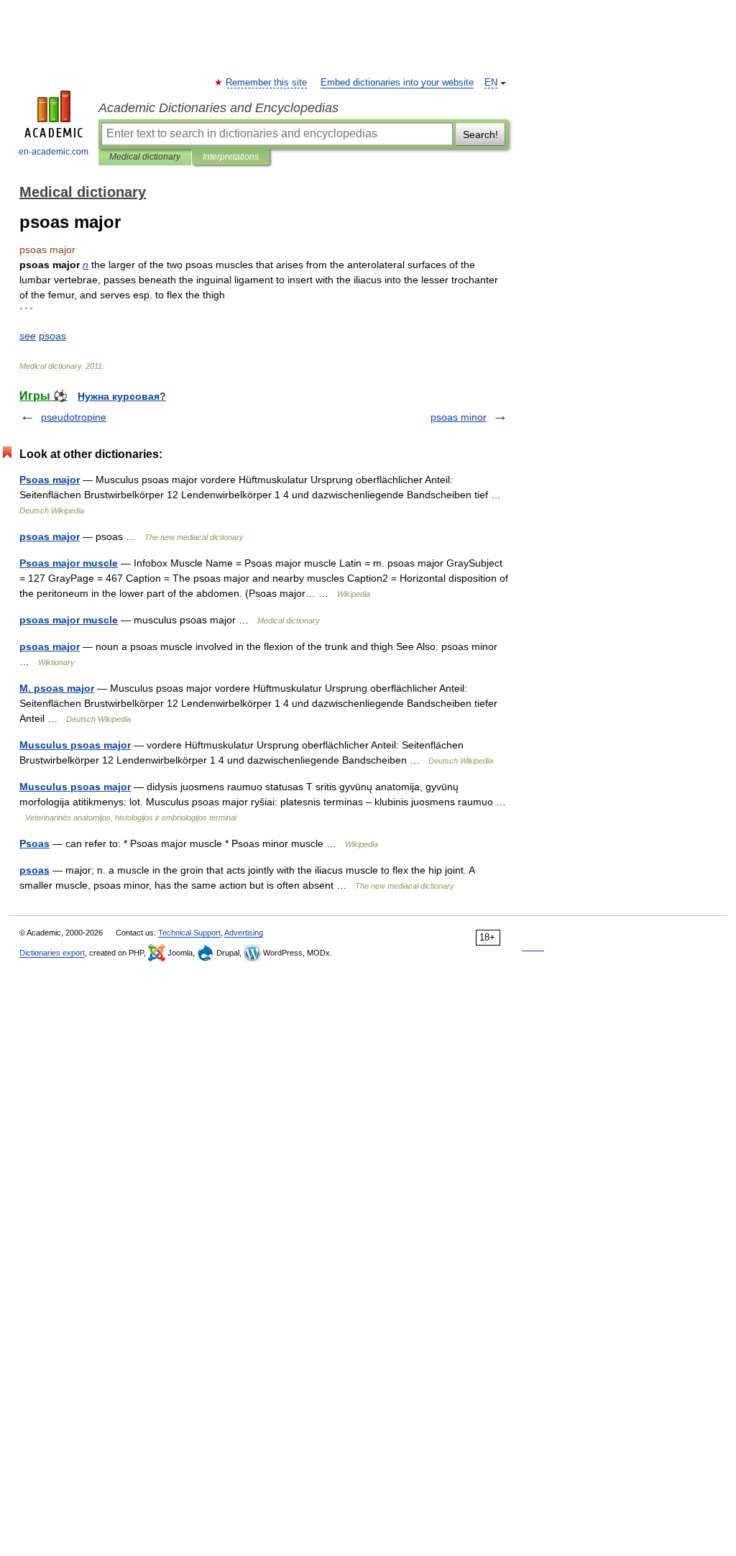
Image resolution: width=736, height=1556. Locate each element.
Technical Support (189, 932)
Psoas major (49, 479)
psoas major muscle (68, 620)
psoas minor (459, 417)
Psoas (34, 843)
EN (490, 83)
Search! (480, 134)
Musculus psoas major (75, 745)
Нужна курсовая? (122, 396)
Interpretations (231, 157)
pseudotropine (73, 417)
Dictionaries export (52, 952)
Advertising (243, 932)
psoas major (49, 536)
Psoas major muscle (68, 563)
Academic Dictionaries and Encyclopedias (218, 108)
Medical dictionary (144, 157)
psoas (34, 870)
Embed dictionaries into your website (397, 83)
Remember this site (267, 83)
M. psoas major (56, 688)
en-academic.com (53, 152)
